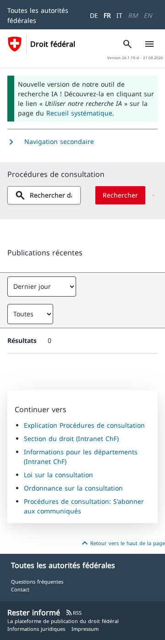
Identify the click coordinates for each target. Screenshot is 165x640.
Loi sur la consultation (58, 474)
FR (107, 15)
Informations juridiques (36, 628)
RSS (74, 613)
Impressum (85, 628)
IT (119, 15)
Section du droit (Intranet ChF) (71, 438)
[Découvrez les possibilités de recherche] (153, 195)
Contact (20, 589)
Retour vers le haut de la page (122, 543)
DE (94, 15)
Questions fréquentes (37, 581)
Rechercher (120, 195)
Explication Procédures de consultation (84, 425)
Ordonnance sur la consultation (73, 488)
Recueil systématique (79, 113)
